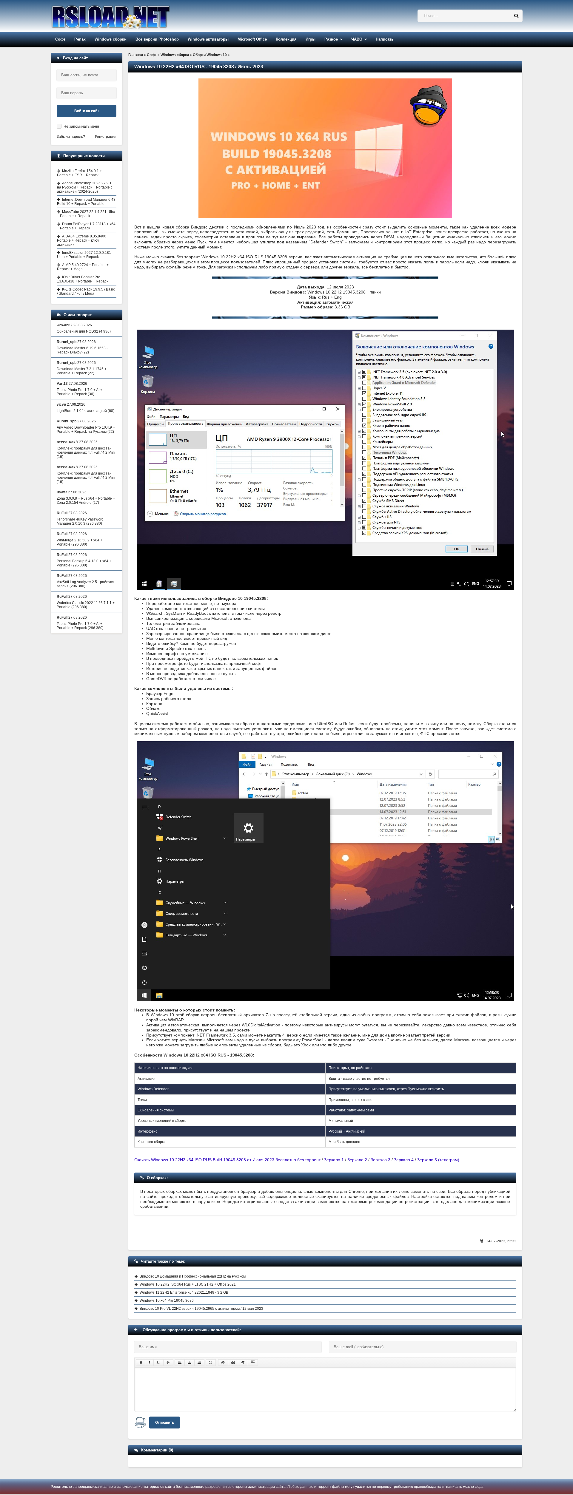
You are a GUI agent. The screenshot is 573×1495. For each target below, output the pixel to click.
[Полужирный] (140, 1362)
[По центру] (189, 1362)
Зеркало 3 (380, 1159)
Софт (60, 39)
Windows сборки (111, 39)
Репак (80, 39)
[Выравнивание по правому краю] (199, 1362)
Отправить (164, 1422)
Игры (310, 39)
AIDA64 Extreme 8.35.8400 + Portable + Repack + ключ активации (83, 240)
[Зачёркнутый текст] (168, 1362)
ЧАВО (356, 39)
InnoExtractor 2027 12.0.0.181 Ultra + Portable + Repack (84, 255)
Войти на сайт (86, 111)
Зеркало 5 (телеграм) (438, 1159)
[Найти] (516, 16)
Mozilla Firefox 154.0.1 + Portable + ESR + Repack (79, 173)
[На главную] (126, 16)
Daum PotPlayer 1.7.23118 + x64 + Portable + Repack (86, 226)
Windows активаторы (208, 39)
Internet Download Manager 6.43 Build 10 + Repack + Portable (86, 201)
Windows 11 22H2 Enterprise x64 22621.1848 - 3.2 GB (184, 1292)
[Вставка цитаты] (233, 1362)
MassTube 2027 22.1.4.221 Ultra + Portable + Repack (86, 214)
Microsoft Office (252, 39)
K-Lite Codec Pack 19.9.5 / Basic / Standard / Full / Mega (86, 291)
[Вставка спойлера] (253, 1362)
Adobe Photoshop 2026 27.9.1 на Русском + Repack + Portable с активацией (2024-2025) (85, 187)
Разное (331, 39)
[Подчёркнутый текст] (158, 1362)
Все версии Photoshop (157, 39)
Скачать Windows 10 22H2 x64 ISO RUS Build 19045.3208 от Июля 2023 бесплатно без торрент (227, 1159)
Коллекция (286, 39)
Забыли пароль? (71, 137)
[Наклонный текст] (149, 1362)
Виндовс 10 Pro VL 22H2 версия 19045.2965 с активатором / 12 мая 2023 (201, 1308)
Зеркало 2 (357, 1159)
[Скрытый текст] (223, 1362)
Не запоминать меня (81, 126)
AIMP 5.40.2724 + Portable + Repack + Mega (83, 267)
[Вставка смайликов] (211, 1362)
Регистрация (105, 137)
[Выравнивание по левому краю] (180, 1362)
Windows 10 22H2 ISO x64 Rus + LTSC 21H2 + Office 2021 (188, 1284)
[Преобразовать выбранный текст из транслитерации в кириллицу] (243, 1362)
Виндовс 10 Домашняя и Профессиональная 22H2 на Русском (193, 1276)
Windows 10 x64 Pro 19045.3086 (167, 1300)
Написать (385, 39)
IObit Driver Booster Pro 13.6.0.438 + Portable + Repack (82, 279)
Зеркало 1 (334, 1159)
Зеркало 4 (404, 1159)
